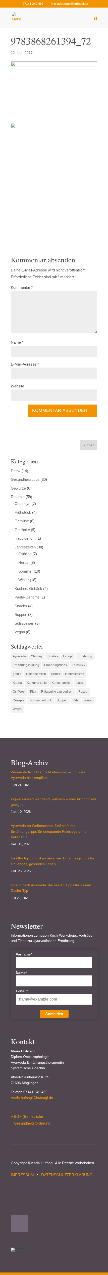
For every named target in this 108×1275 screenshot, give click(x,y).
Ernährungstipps (55, 665)
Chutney (36, 656)
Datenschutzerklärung (67, 1175)
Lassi (80, 683)
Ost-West (19, 691)
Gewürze (18, 488)
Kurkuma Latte (37, 683)
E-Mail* (22, 991)
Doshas (52, 656)
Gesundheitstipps (25, 479)
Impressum (22, 1175)
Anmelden (54, 1014)
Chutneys (22, 503)
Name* (21, 973)
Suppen (21, 614)
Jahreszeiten (25, 547)
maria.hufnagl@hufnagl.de (32, 1098)
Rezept (83, 691)
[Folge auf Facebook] (19, 1223)
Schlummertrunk (40, 700)
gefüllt (17, 674)
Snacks (21, 606)
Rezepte (18, 497)
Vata (76, 700)
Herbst (23, 562)
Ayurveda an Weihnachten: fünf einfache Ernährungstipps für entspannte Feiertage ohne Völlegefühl (48, 831)
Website (17, 386)
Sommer (25, 571)
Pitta (33, 691)
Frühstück (23, 512)
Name (17, 342)
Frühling (24, 554)
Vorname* (24, 954)
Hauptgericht (25, 538)
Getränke (22, 530)
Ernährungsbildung (26, 665)
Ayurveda (19, 656)
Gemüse (22, 521)
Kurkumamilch (61, 683)
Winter (23, 580)
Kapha (17, 683)
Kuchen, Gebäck (28, 588)
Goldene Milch (36, 674)
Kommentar (22, 287)
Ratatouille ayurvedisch (57, 691)
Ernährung (85, 656)
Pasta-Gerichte (27, 597)
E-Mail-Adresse (25, 364)
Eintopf (68, 656)
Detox (16, 471)
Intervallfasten (74, 674)
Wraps (17, 709)
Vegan (20, 632)
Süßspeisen (24, 623)
